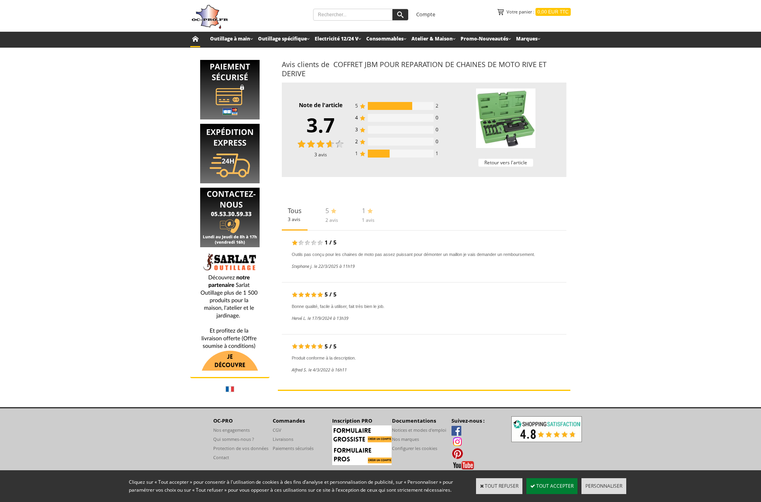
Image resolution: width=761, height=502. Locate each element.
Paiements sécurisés (293, 448)
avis (320, 154)
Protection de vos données (240, 448)
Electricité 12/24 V (336, 38)
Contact (221, 457)
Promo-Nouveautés (484, 38)
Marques (526, 38)
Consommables (384, 38)
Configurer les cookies (414, 448)
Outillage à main (230, 38)
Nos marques (405, 439)
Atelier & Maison (432, 38)
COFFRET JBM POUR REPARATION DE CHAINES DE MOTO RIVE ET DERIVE (414, 69)
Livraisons (283, 439)
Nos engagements (231, 430)
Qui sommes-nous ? (233, 439)
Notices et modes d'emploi (419, 430)
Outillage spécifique (282, 38)
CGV (277, 430)
